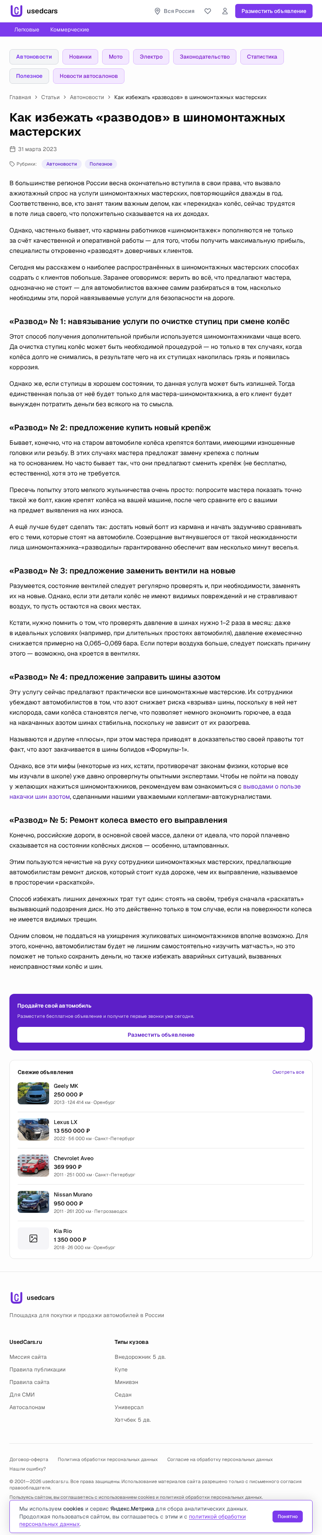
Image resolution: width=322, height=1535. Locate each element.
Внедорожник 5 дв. (140, 1356)
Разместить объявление (274, 11)
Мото (116, 56)
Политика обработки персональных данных (108, 1459)
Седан (123, 1394)
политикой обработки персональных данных (211, 1497)
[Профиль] (225, 11)
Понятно (288, 1516)
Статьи (50, 97)
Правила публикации (37, 1369)
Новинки (80, 56)
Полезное (29, 75)
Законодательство (205, 56)
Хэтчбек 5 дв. (133, 1419)
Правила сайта (29, 1382)
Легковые (26, 29)
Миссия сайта (28, 1356)
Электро (151, 56)
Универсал (129, 1407)
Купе (121, 1369)
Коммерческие (69, 29)
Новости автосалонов (89, 75)
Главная (20, 97)
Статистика (262, 56)
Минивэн (126, 1382)
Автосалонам (27, 1407)
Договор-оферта (28, 1459)
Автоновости (34, 56)
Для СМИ (22, 1394)
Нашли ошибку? (27, 1469)
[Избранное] (208, 11)
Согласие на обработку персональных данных (220, 1459)
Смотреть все (288, 1072)
